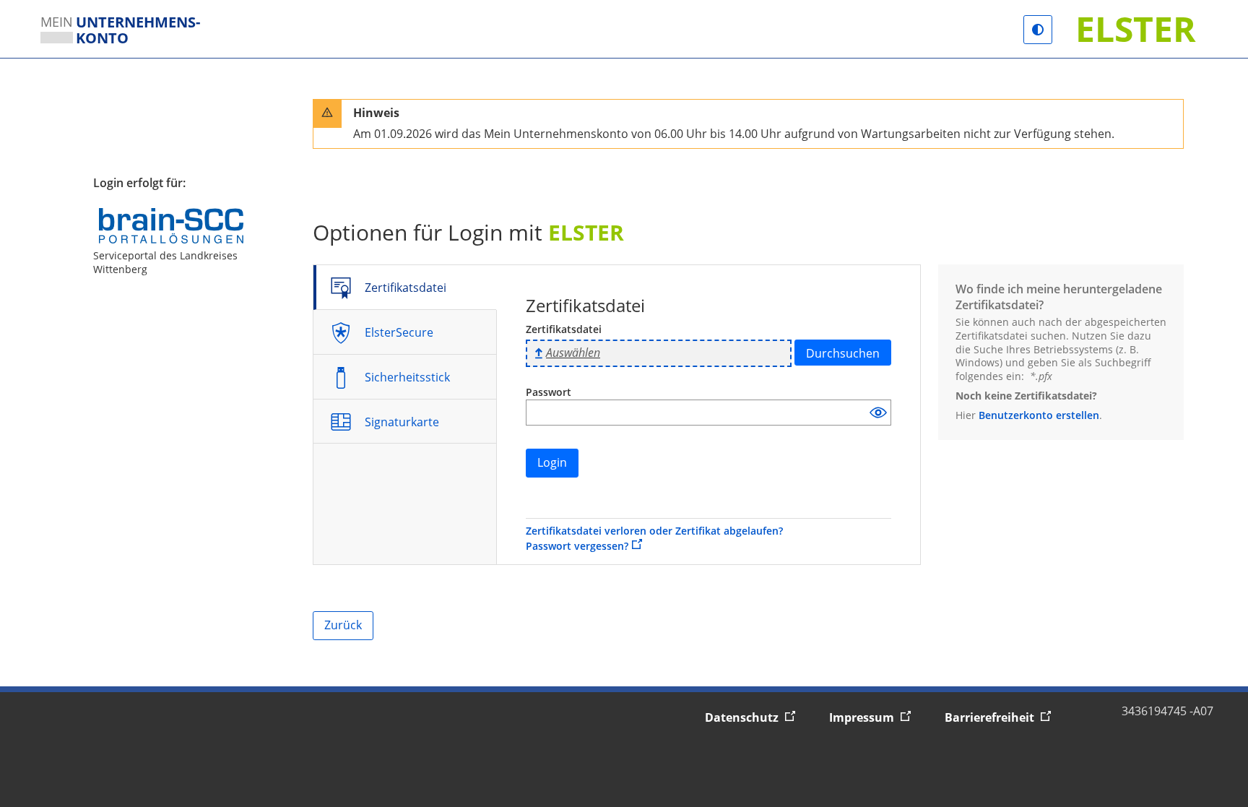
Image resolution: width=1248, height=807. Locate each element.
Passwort (548, 392)
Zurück (343, 625)
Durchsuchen (843, 353)
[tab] (406, 287)
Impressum (876, 717)
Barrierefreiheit (1004, 717)
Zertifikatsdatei (564, 329)
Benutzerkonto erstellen (1039, 415)
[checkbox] (878, 412)
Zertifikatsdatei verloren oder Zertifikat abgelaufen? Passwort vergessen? (654, 539)
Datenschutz (756, 717)
